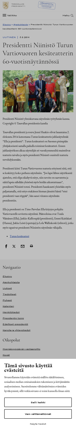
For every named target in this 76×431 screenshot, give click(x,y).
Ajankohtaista (20, 24)
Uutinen (9, 37)
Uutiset (7, 288)
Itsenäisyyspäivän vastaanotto (21, 349)
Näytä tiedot (38, 423)
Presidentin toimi (13, 318)
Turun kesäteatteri (19, 236)
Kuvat (6, 355)
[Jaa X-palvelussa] (14, 246)
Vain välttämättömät (38, 414)
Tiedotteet (9, 294)
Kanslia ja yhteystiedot (16, 330)
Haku (66, 15)
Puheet (7, 300)
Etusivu (7, 24)
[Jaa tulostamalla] (31, 246)
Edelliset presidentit (15, 324)
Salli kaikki (38, 402)
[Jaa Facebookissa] (6, 246)
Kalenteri (8, 306)
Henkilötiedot (11, 312)
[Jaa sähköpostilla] (22, 246)
